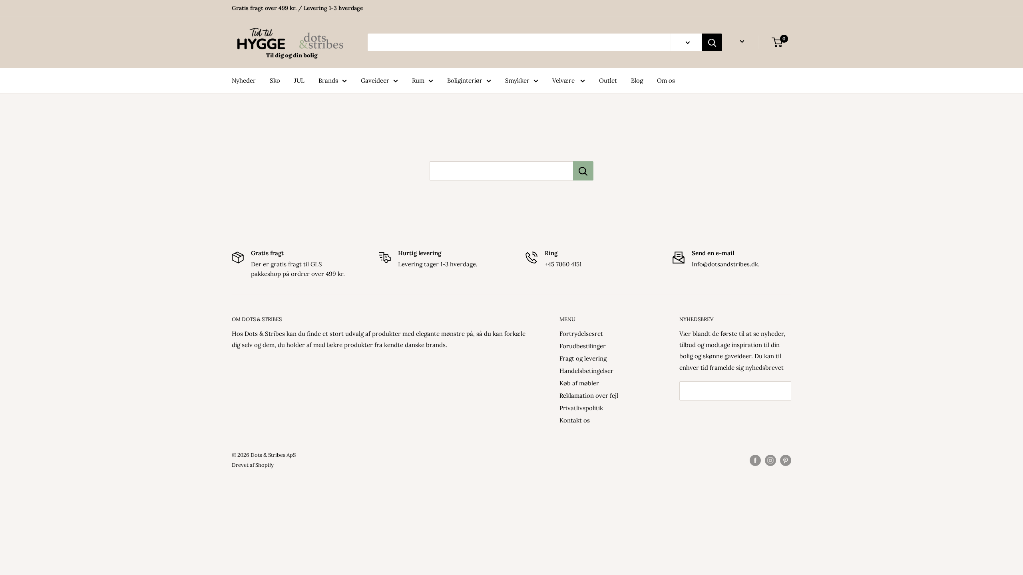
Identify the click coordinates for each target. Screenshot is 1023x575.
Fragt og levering (583, 358)
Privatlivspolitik (581, 408)
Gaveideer (375, 80)
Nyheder (244, 80)
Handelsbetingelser (586, 371)
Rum (418, 80)
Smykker (517, 80)
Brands (328, 80)
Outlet (608, 80)
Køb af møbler (579, 383)
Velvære (564, 80)
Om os (666, 80)
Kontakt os (574, 420)
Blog (637, 80)
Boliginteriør (464, 80)
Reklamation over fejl (588, 395)
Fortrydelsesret (581, 333)
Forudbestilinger (582, 346)
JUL (299, 80)
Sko (275, 80)
